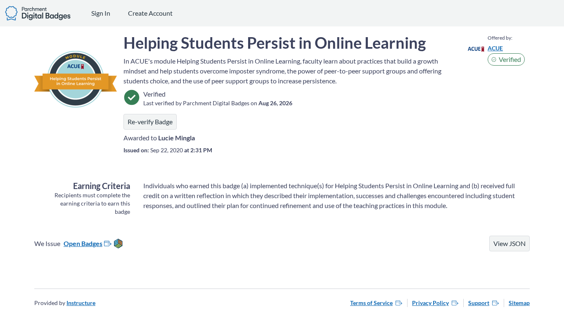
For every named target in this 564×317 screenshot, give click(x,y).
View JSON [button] (509, 243)
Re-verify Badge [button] (150, 121)
